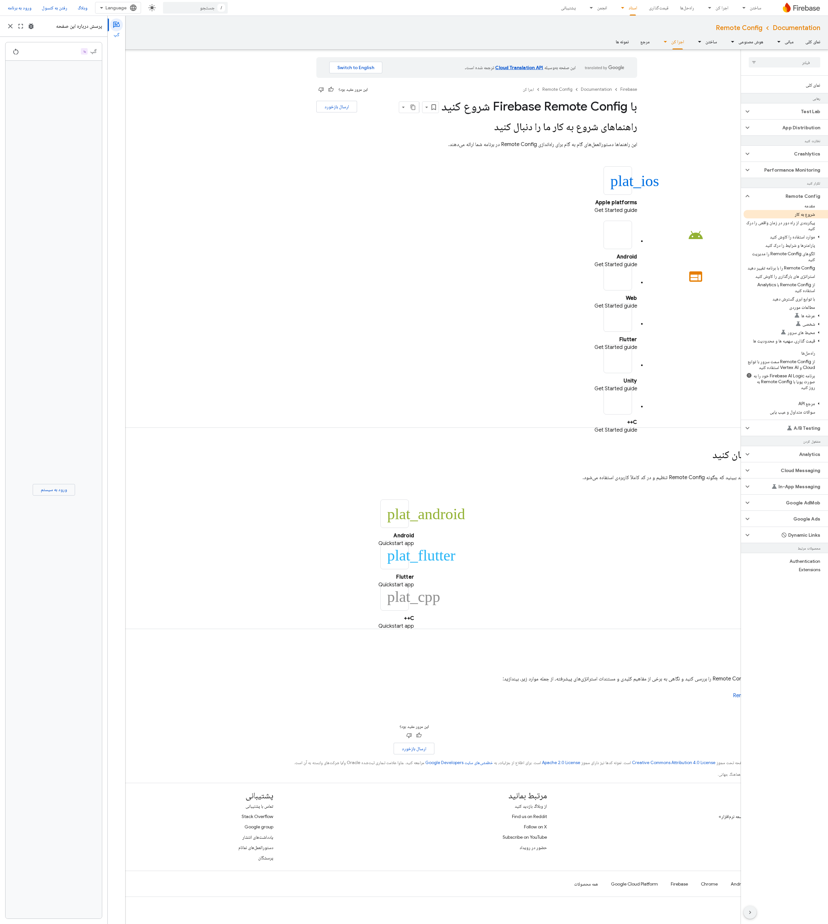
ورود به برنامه (19, 8)
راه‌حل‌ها (687, 8)
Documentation (796, 28)
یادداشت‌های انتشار (257, 837)
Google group (259, 827)
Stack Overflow (257, 816)
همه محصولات (586, 884)
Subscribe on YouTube (525, 837)
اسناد (632, 8)
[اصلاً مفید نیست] (321, 89)
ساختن (755, 8)
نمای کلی (812, 42)
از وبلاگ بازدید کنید (531, 806)
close (10, 26)
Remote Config (739, 28)
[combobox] (195, 8)
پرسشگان (265, 858)
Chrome (709, 884)
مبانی (789, 42)
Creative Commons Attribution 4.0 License (673, 762)
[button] (789, 111)
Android (739, 884)
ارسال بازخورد (336, 107)
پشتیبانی (568, 8)
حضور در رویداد (533, 847)
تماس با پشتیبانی (259, 806)
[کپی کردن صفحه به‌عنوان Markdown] (413, 107)
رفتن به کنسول (54, 8)
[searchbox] (784, 62)
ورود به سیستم (54, 489)
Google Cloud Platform (634, 884)
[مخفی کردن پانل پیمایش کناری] (750, 912)
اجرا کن (721, 8)
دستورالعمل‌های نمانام (255, 847)
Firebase (628, 89)
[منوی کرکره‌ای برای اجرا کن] (707, 8)
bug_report (31, 26)
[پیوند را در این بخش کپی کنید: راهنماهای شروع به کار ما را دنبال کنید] (487, 127)
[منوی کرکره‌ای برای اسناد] (620, 8)
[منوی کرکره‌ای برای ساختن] (742, 8)
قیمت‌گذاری (659, 8)
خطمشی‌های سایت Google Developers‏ (459, 762)
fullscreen (21, 26)
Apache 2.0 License (561, 762)
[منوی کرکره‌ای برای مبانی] (777, 41)
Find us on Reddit (529, 816)
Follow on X (535, 827)
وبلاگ (82, 8)
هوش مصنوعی (750, 42)
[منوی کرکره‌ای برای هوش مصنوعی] (730, 41)
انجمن (602, 8)
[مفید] (331, 89)
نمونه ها (622, 42)
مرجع (645, 42)
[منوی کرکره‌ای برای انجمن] (589, 8)
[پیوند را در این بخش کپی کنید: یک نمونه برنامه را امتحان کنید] (706, 455)
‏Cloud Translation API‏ (519, 67)
